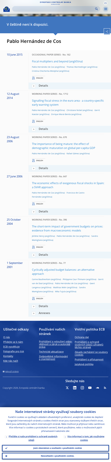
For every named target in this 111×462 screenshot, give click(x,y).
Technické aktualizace (51, 352)
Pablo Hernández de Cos (43, 67)
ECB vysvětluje (11, 347)
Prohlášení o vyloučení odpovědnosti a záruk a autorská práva (55, 344)
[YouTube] (90, 387)
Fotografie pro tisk (13, 351)
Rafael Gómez (73, 154)
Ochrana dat (82, 337)
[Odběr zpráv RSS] (105, 387)
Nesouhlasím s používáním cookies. (57, 456)
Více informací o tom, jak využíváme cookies (85, 438)
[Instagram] (82, 387)
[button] (105, 3)
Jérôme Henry (38, 236)
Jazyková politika (84, 364)
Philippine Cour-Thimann (74, 279)
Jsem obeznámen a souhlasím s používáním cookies (57, 448)
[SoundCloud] (97, 387)
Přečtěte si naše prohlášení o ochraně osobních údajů (33, 438)
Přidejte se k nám (13, 342)
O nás (6, 337)
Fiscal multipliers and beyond (50, 61)
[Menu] (105, 9)
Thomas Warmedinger (77, 67)
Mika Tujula (60, 292)
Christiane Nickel (74, 110)
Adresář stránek (12, 372)
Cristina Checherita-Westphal (45, 71)
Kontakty (8, 356)
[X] (67, 387)
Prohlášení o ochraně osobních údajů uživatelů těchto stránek (89, 345)
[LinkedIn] (74, 387)
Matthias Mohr (60, 288)
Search (96, 8)
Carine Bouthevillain (41, 279)
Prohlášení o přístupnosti (89, 360)
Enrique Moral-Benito (61, 114)
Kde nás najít (10, 361)
